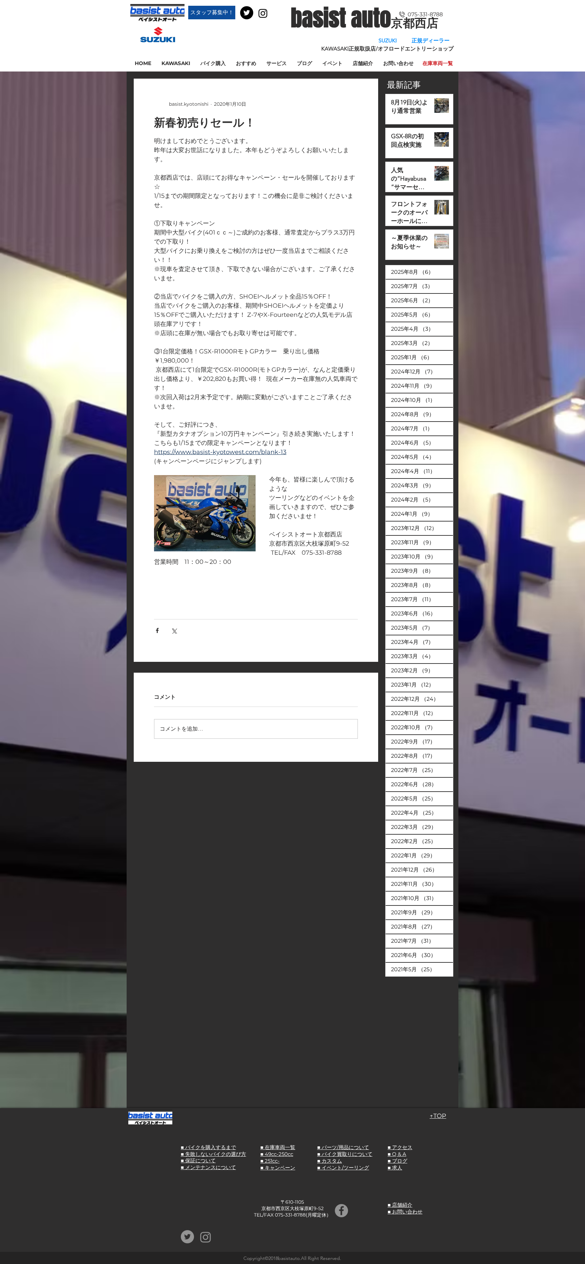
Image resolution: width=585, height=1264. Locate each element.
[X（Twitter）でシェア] (174, 630)
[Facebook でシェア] (157, 630)
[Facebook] (341, 1210)
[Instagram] (263, 13)
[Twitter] (246, 12)
